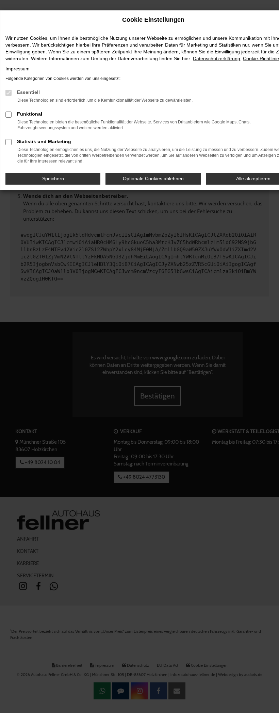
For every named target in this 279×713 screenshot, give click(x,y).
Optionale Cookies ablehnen (153, 178)
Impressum (17, 68)
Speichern (53, 178)
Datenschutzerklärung (216, 58)
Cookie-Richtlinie (261, 58)
